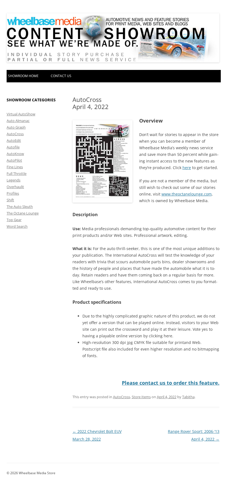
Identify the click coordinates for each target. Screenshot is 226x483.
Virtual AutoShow (21, 114)
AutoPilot (14, 160)
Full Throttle (16, 173)
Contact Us (61, 76)
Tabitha (188, 396)
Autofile (13, 147)
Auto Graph (16, 127)
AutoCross (121, 396)
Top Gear (14, 219)
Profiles (13, 193)
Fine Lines (15, 166)
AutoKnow (15, 153)
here (186, 167)
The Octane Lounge (23, 213)
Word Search (17, 226)
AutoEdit (14, 140)
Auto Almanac (18, 120)
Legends (13, 180)
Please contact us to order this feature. (170, 382)
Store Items (141, 396)
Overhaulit (15, 186)
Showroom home (23, 76)
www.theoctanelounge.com (187, 194)
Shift (10, 199)
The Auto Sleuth (20, 206)
